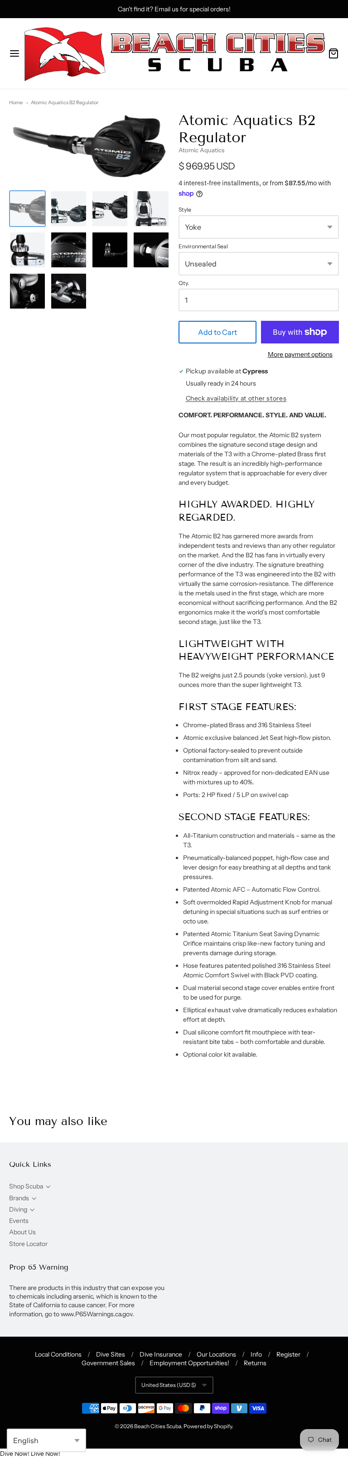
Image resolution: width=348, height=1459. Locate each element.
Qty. (184, 283)
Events (19, 1221)
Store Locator (28, 1244)
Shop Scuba (26, 1186)
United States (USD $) (168, 1385)
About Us (22, 1232)
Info (256, 1354)
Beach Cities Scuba (157, 1426)
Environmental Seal (203, 246)
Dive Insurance (161, 1354)
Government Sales (108, 1363)
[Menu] (14, 53)
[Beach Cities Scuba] (174, 53)
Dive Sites (110, 1354)
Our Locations (216, 1354)
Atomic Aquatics (201, 150)
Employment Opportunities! (189, 1363)
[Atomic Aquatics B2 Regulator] (27, 208)
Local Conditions (58, 1354)
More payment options (300, 354)
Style (185, 210)
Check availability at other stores (236, 398)
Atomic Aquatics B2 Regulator (64, 102)
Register (288, 1354)
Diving (18, 1209)
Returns (255, 1363)
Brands (19, 1198)
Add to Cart (217, 332)
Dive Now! (14, 1453)
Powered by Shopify (208, 1426)
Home (16, 102)
